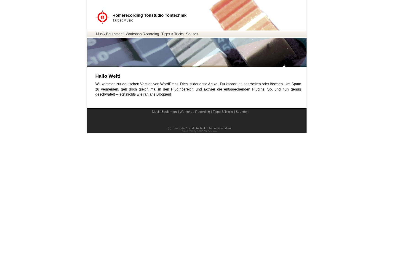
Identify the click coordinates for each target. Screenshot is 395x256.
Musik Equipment (109, 34)
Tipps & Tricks (172, 34)
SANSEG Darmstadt (207, 131)
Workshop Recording (142, 34)
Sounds (192, 34)
